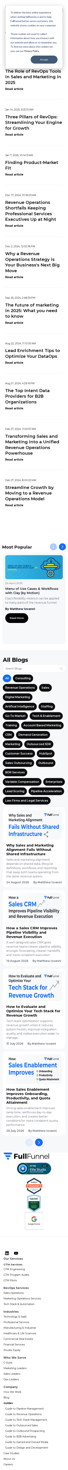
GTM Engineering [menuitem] (14, 1269)
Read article (14, 89)
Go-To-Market (15, 716)
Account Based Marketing (42, 725)
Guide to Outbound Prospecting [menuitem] (25, 1431)
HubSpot (45, 753)
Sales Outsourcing (18, 763)
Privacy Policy (31, 50)
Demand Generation (33, 734)
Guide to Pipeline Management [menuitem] (24, 1408)
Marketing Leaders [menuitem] (15, 1368)
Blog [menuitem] (6, 1397)
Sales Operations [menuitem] (13, 1293)
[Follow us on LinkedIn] (6, 1253)
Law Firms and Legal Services (26, 800)
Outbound (45, 763)
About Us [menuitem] (9, 1458)
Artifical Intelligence (19, 706)
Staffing (47, 706)
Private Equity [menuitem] (12, 1350)
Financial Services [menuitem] (14, 1344)
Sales (45, 687)
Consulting (23, 678)
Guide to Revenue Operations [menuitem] (23, 1414)
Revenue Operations (20, 687)
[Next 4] (39, 1142)
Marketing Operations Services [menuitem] (22, 1298)
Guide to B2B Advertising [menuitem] (20, 1436)
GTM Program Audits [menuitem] (16, 1274)
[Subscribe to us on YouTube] (16, 1253)
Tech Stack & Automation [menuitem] (19, 1304)
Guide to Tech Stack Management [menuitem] (26, 1419)
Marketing (12, 744)
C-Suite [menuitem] (7, 1362)
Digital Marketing (17, 697)
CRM (8, 734)
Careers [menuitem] (8, 1464)
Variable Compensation (22, 781)
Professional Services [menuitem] (16, 1322)
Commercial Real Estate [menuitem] (18, 1339)
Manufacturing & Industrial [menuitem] (19, 1327)
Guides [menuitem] (8, 1403)
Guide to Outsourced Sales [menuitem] (21, 1425)
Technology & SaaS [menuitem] (15, 1316)
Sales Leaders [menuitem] (11, 1373)
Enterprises (54, 781)
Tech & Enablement (46, 716)
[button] (62, 546)
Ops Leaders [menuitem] (11, 1379)
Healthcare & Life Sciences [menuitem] (19, 1333)
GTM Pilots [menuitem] (10, 1280)
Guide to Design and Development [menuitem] (26, 1447)
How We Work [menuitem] (12, 1392)
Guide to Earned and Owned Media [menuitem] (26, 1442)
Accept (44, 59)
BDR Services (15, 772)
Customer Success (19, 753)
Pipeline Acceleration (46, 791)
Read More (17, 618)
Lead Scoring (14, 791)
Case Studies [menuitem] (11, 1453)
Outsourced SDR (39, 744)
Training (11, 725)
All (7, 678)
